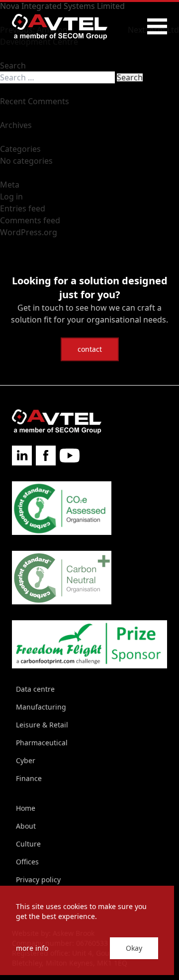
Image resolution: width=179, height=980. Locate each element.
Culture (28, 844)
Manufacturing (41, 707)
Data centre (35, 689)
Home (25, 808)
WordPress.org (28, 232)
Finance (29, 778)
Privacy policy (38, 879)
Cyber (25, 760)
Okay (134, 948)
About (26, 826)
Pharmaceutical (42, 742)
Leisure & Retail (42, 724)
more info (32, 948)
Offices (27, 861)
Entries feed (22, 208)
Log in (11, 196)
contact (90, 349)
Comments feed (30, 220)
